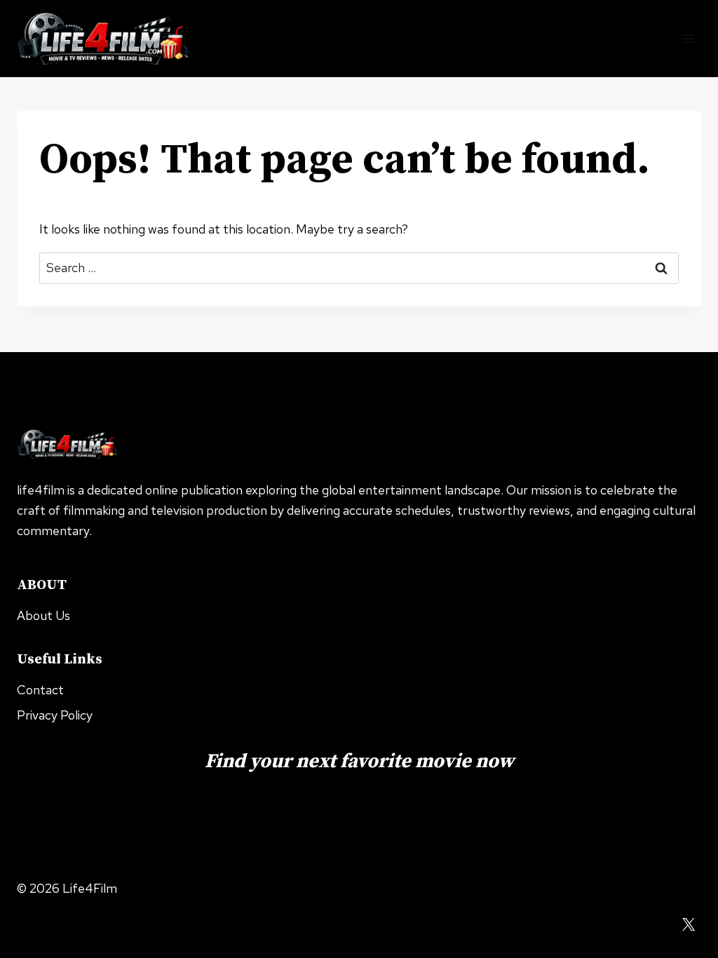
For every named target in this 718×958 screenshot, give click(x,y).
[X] (688, 924)
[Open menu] (688, 38)
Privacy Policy (55, 715)
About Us (43, 615)
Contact (40, 690)
